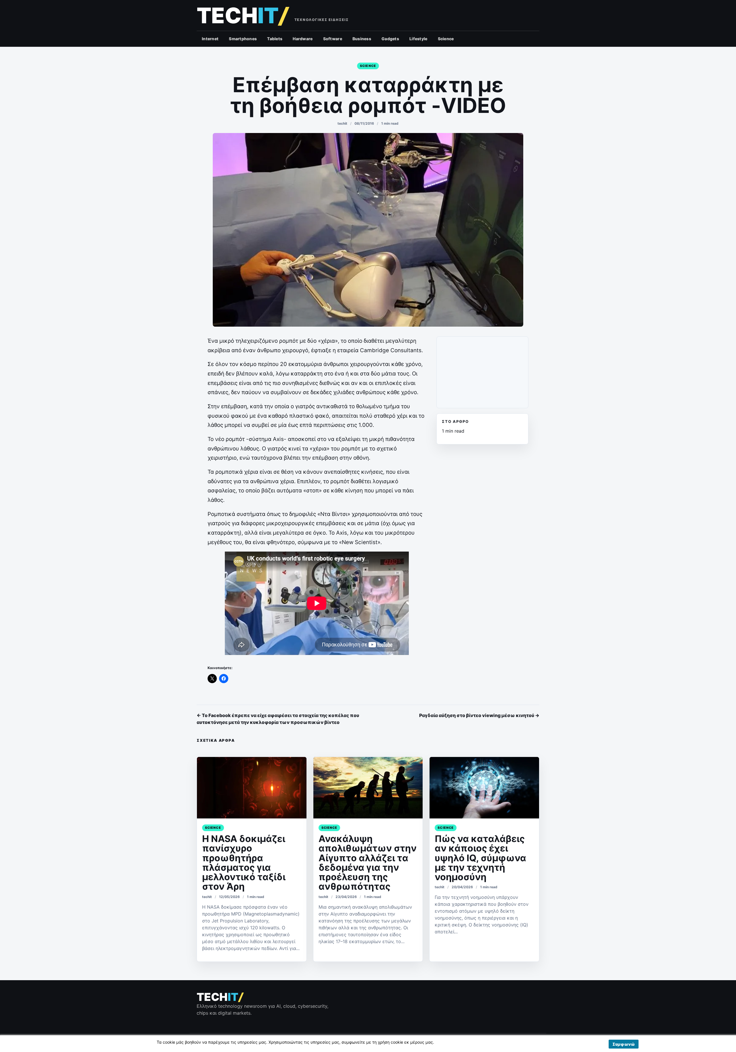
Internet (210, 38)
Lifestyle (418, 38)
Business (361, 38)
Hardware (303, 38)
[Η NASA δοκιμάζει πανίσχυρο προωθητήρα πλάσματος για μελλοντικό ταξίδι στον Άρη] (251, 787)
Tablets (274, 38)
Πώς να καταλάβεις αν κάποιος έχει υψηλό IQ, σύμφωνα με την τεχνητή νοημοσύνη (480, 858)
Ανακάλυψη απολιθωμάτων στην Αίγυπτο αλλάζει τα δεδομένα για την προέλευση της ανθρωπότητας (368, 862)
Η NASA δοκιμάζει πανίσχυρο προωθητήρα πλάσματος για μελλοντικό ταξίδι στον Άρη (243, 862)
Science (446, 38)
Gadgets (390, 38)
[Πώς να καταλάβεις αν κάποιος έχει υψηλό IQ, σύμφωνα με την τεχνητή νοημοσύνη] (484, 787)
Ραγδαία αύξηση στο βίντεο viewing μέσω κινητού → (479, 715)
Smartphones (243, 38)
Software (332, 38)
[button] (623, 1044)
